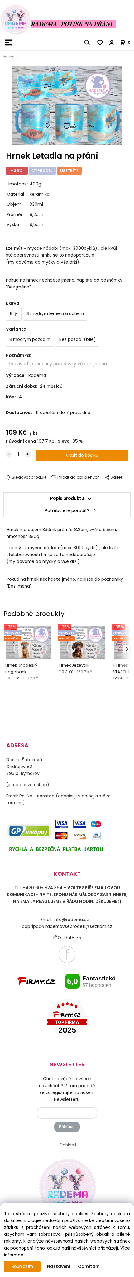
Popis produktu (67, 498)
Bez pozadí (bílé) (77, 340)
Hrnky (8, 56)
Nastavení (58, 1267)
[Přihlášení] (112, 42)
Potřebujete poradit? (67, 511)
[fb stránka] (67, 954)
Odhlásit (68, 1145)
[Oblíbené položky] (100, 42)
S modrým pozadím (30, 340)
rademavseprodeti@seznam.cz (78, 926)
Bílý (13, 314)
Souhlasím (22, 1267)
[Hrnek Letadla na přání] (67, 105)
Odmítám (89, 1267)
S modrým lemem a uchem (55, 314)
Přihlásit (67, 1127)
